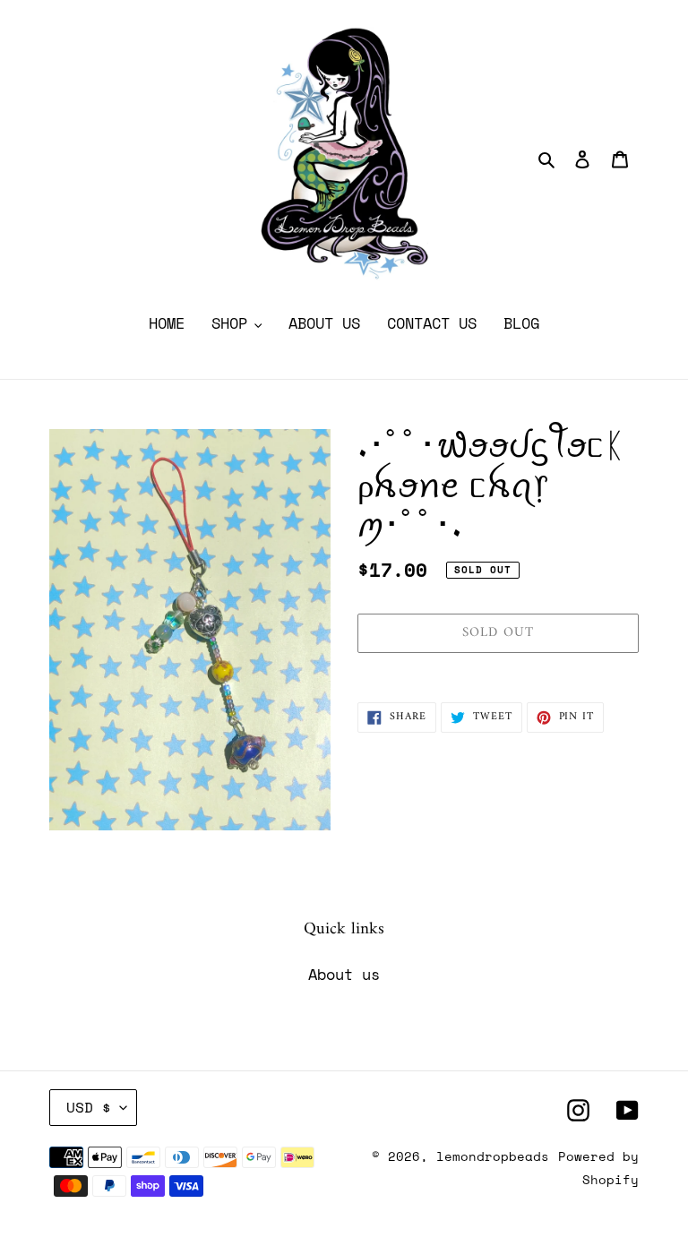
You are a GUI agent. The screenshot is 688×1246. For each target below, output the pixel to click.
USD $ (88, 1107)
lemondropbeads (492, 1156)
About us (344, 974)
